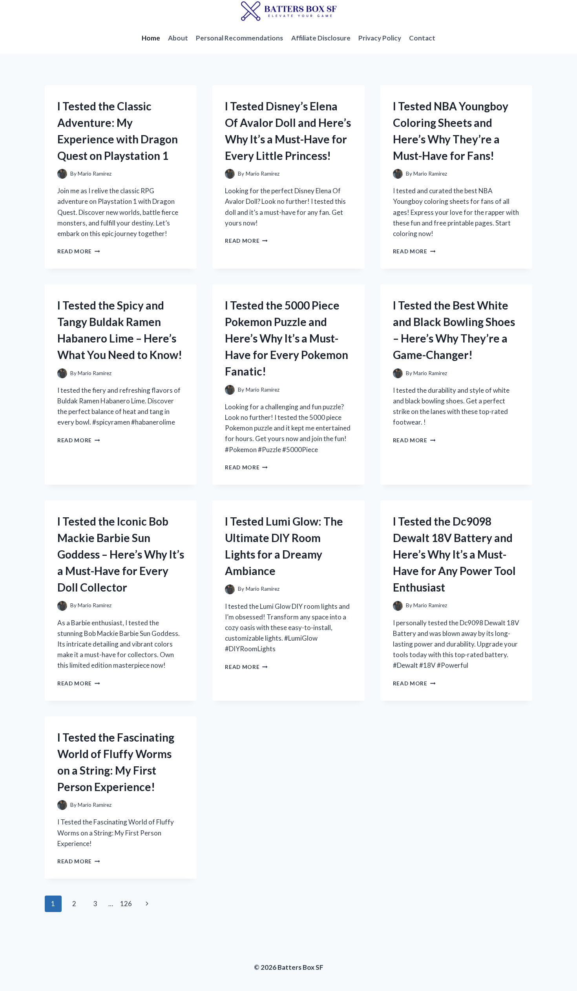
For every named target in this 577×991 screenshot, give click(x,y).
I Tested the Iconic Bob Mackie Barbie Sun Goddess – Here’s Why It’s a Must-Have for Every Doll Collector (120, 554)
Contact (422, 38)
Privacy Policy (379, 38)
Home (151, 38)
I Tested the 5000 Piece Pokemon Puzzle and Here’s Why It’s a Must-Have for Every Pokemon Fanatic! (286, 338)
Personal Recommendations (239, 38)
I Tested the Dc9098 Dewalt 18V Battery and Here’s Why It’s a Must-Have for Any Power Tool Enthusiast (454, 554)
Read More (78, 251)
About (178, 38)
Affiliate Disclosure (321, 38)
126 (126, 903)
